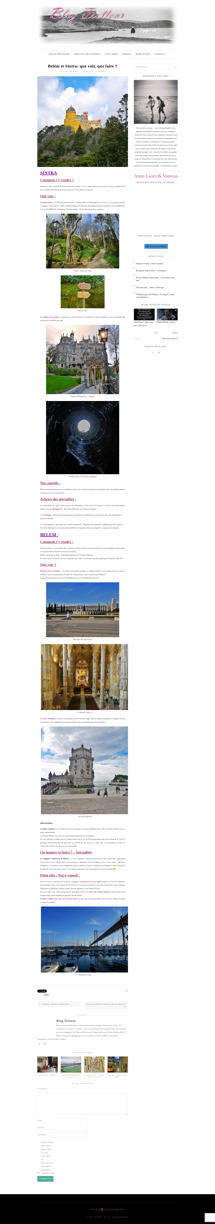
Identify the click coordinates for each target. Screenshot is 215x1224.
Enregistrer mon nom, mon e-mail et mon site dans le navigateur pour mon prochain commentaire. (47, 1158)
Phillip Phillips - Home (166, 322)
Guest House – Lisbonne (47, 1075)
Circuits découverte (87, 54)
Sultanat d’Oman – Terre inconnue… (150, 263)
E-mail (41, 1127)
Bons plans (143, 54)
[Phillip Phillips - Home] (167, 314)
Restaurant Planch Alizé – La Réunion (151, 270)
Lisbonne (101, 71)
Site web (41, 1135)
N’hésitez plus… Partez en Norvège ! (150, 287)
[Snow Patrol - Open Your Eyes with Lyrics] (144, 314)
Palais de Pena (108, 202)
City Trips (111, 54)
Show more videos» (170, 338)
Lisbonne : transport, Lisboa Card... (56, 1004)
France (126, 54)
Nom (40, 1120)
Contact (159, 54)
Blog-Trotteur (59, 54)
